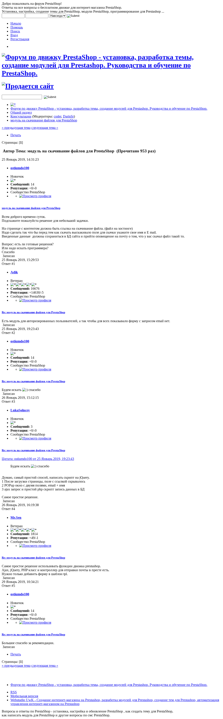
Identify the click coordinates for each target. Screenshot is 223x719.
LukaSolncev (20, 410)
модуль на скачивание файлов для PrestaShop (43, 120)
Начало (15, 23)
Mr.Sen (15, 517)
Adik (14, 272)
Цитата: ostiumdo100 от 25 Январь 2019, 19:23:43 (38, 459)
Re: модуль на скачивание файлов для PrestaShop (33, 312)
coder (57, 116)
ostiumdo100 (19, 168)
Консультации (20, 116)
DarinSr (68, 116)
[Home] (13, 104)
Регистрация (19, 39)
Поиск (15, 31)
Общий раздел (21, 112)
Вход (14, 35)
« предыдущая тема (16, 128)
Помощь (16, 27)
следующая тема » (44, 128)
